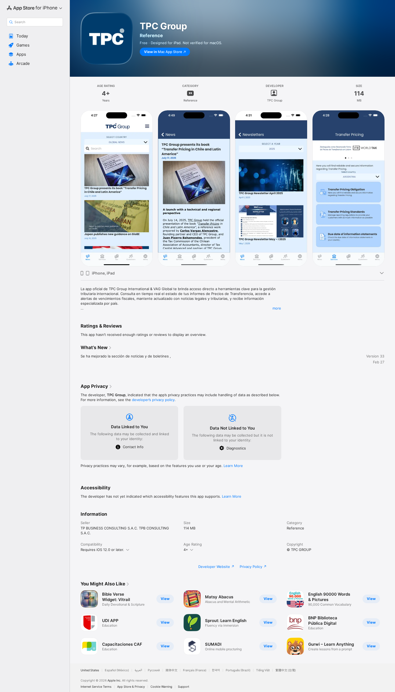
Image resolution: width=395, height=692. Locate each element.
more (276, 308)
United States (90, 670)
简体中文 (171, 670)
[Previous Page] (75, 188)
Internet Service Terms (96, 686)
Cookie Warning (161, 686)
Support (183, 686)
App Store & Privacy (131, 686)
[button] (35, 36)
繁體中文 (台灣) (285, 670)
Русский (154, 670)
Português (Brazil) (238, 670)
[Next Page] (389, 188)
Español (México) (117, 670)
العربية (138, 670)
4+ (186, 549)
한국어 (216, 670)
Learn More (233, 465)
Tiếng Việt (263, 670)
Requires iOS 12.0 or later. (102, 549)
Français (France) (194, 670)
